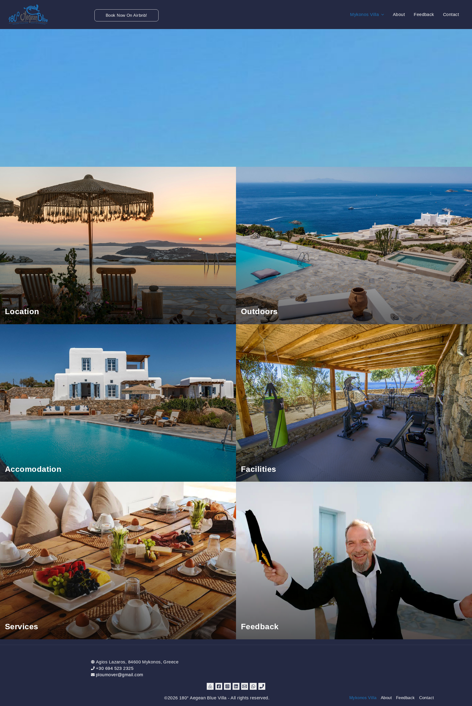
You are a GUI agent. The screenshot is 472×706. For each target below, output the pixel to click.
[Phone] (261, 686)
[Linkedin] (236, 686)
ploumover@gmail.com (119, 674)
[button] (106, 15)
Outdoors (259, 311)
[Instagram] (227, 686)
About (386, 697)
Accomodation (33, 469)
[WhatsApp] (253, 686)
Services (21, 626)
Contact (426, 697)
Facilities (258, 469)
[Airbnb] (210, 686)
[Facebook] (218, 686)
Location (22, 311)
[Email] (244, 686)
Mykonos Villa (363, 697)
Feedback (260, 626)
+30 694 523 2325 (114, 668)
